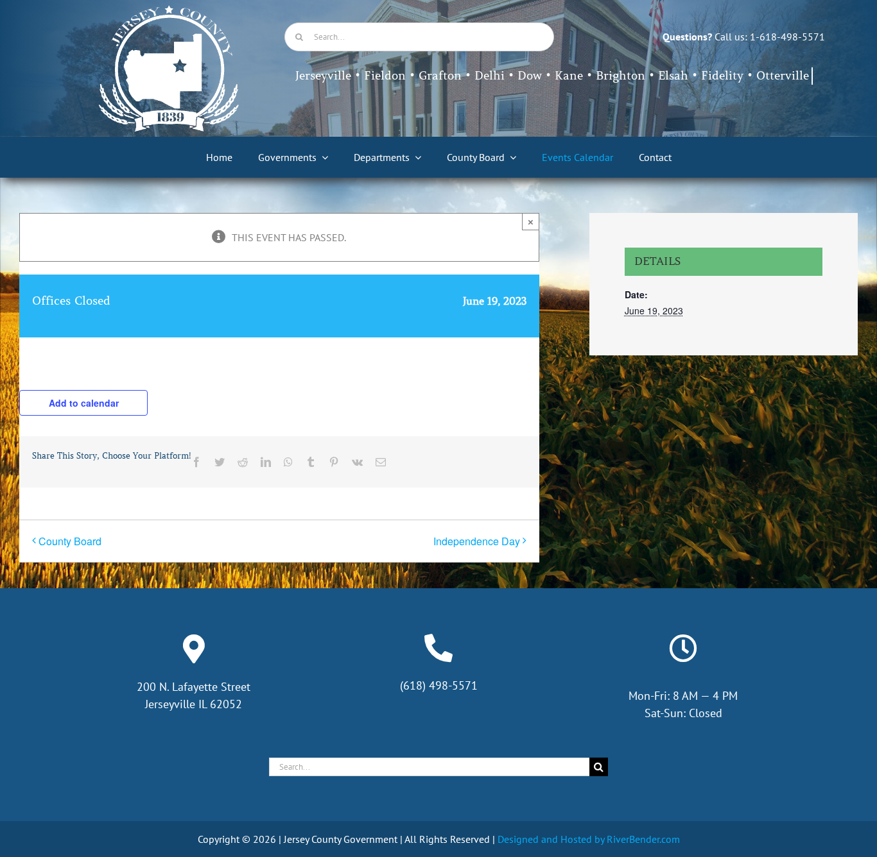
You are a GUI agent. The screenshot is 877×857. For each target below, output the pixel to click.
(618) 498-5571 (439, 685)
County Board (70, 541)
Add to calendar (84, 402)
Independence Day (476, 541)
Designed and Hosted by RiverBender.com (589, 839)
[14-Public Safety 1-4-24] (168, 10)
